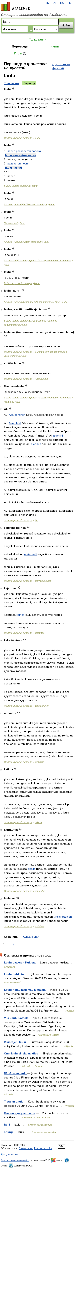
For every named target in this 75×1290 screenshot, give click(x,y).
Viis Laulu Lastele (16, 1017)
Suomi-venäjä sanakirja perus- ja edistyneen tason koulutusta (37, 260)
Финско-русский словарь (18, 138)
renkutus (39, 762)
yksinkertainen (63, 916)
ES (62, 3)
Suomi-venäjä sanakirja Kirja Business (25, 320)
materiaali (30, 554)
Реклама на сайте (43, 1148)
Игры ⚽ (20, 53)
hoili (7, 1124)
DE (54, 3)
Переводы (20, 46)
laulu (37, 138)
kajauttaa (40, 633)
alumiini (58, 435)
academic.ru (15, 6)
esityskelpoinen (43, 581)
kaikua (38, 822)
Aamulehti (15, 423)
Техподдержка (26, 1148)
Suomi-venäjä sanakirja (17, 186)
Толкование (11, 83)
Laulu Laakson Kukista (20, 962)
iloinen (20, 614)
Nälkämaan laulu (15, 1073)
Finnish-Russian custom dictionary (22, 242)
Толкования (37, 39)
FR (69, 3)
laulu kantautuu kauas (20, 155)
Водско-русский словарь (18, 283)
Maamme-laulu (12, 401)
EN (47, 3)
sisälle (31, 868)
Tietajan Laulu (14, 1101)
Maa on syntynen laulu (19, 1113)
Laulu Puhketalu (15, 974)
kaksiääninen (42, 705)
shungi (9, 1131)
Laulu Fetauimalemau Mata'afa (25, 989)
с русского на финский (61, 66)
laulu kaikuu (13, 167)
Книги (55, 46)
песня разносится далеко (24, 151)
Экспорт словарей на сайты (15, 1160)
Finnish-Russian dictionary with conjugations (28, 302)
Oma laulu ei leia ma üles (21, 1053)
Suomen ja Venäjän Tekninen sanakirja (25, 204)
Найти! (66, 25)
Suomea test (11, 223)
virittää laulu (41, 379)
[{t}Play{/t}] (13, 88)
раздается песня (18, 163)
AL (36, 520)
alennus (36, 443)
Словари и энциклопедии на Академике (34, 15)
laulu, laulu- (61, 302)
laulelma (39, 926)
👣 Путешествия (9, 1154)
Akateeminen (17, 414)
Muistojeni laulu (15, 1042)
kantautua (40, 891)
